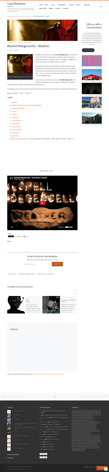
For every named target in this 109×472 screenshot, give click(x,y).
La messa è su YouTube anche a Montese (57, 427)
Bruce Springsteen (94, 414)
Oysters (14, 114)
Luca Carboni (85, 430)
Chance (14, 111)
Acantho (75, 411)
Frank (74, 427)
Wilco (74, 449)
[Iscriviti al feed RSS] (85, 467)
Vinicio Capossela (93, 447)
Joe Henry (42, 73)
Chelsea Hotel (16, 120)
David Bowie (89, 422)
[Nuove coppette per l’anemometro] (92, 118)
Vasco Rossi (76, 447)
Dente (97, 422)
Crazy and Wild (16, 130)
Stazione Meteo (19, 411)
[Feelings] (92, 60)
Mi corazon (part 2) (53, 422)
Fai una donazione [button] (88, 50)
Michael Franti (77, 436)
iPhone (93, 427)
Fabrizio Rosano (43, 429)
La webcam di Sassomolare (51, 434)
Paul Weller (76, 438)
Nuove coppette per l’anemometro (93, 124)
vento (84, 447)
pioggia (85, 441)
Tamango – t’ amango (96, 81)
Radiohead (76, 444)
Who (27, 300)
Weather (52, 71)
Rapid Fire (15, 117)
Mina (85, 436)
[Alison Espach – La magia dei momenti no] (92, 102)
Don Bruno (76, 425)
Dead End (15, 136)
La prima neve (52, 437)
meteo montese (85, 433)
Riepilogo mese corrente (21, 436)
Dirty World (15, 123)
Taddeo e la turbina (49, 444)
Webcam (17, 415)
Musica (23, 16)
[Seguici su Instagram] (93, 467)
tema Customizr (26, 469)
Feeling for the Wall (18, 108)
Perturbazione (95, 438)
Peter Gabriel (77, 441)
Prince (92, 441)
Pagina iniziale (10, 16)
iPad (87, 427)
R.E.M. (98, 441)
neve (96, 436)
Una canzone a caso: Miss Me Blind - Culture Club (25, 428)
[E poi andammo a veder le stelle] (92, 88)
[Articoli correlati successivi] (75, 292)
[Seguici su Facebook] (87, 467)
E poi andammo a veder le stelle (93, 95)
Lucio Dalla (94, 430)
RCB (16, 431)
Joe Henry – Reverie (68, 300)
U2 (96, 444)
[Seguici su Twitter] (90, 467)
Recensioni (18, 16)
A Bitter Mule (16, 127)
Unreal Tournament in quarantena (52, 424)
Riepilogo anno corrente (21, 444)
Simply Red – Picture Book (51, 432)
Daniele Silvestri (78, 422)
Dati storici (17, 440)
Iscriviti (57, 264)
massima (75, 433)
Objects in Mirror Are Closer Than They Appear (26, 105)
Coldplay (89, 417)
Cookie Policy (43, 457)
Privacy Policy (43, 454)
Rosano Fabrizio (43, 437)
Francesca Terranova (44, 417)
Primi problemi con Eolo (52, 439)
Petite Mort (16, 133)
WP (13, 469)
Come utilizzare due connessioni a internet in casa (55, 415)
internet (81, 427)
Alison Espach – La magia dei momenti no (92, 110)
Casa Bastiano (15, 466)
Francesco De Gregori (88, 425)
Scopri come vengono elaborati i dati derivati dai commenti (48, 374)
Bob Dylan (76, 414)
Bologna (83, 414)
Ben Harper (96, 411)
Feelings (99, 67)
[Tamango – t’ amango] (92, 74)
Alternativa (29, 16)
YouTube (81, 449)
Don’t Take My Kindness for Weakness (24, 139)
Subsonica (90, 444)
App (81, 411)
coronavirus (76, 419)
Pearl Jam (85, 438)
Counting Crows (87, 419)
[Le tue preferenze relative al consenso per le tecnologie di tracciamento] (106, 469)
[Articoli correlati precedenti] (71, 292)
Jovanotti (75, 430)
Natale (91, 436)
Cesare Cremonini (78, 417)
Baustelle (87, 411)
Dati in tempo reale (20, 448)
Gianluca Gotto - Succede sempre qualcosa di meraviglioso (25, 424)
